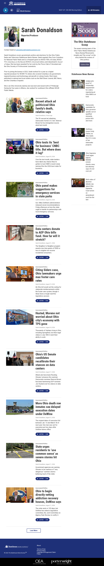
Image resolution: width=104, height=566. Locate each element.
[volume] (11, 10)
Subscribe (85, 64)
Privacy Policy (41, 550)
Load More (33, 530)
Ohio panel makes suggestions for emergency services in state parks (48, 191)
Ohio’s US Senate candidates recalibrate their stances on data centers (46, 361)
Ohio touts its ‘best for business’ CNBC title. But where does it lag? (48, 148)
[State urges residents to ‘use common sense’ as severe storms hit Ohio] (20, 450)
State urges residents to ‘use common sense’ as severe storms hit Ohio (47, 454)
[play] (5, 10)
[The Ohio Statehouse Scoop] (85, 30)
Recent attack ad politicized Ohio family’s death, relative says (46, 107)
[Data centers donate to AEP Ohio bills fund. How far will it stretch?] (20, 232)
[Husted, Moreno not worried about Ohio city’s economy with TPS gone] (20, 317)
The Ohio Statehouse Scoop (84, 43)
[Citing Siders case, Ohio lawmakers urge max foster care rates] (20, 273)
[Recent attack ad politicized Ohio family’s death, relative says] (20, 105)
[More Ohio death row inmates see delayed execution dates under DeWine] (20, 407)
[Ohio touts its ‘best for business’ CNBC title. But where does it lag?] (20, 146)
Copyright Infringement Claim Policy (46, 553)
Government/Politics (41, 98)
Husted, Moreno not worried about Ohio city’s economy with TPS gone (48, 318)
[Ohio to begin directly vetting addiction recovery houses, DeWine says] (20, 495)
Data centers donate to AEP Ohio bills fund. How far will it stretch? (48, 234)
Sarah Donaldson (40, 115)
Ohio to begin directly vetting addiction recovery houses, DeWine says (48, 496)
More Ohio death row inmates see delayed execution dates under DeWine (48, 408)
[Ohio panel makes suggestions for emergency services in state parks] (20, 189)
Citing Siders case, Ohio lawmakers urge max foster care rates (48, 275)
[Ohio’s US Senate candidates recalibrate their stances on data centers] (20, 358)
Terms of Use (41, 549)
